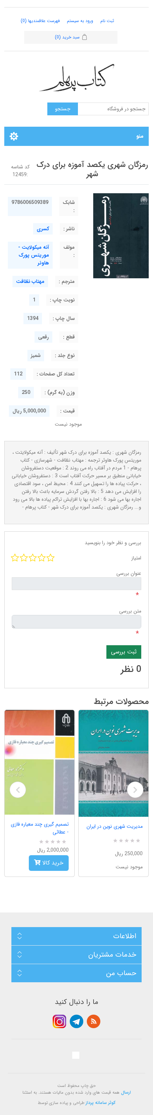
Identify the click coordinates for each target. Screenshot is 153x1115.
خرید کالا (52, 862)
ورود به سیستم (80, 20)
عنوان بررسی (128, 573)
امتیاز (136, 558)
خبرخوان (93, 1021)
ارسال (126, 1092)
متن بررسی (130, 611)
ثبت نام (107, 20)
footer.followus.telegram (76, 1021)
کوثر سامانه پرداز (101, 1102)
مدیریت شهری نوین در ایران (114, 826)
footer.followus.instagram (59, 1021)
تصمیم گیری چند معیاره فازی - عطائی (40, 828)
